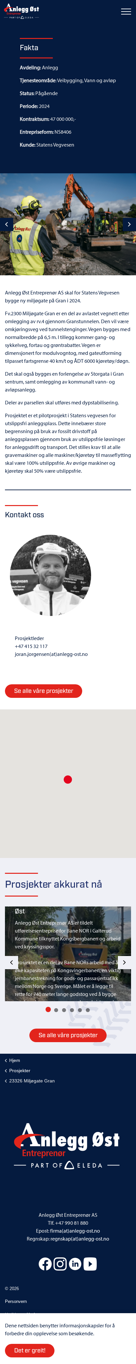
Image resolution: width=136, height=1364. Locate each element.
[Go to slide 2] (56, 1010)
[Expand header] (126, 11)
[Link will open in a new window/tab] (45, 1264)
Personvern (16, 1301)
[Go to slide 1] (48, 1009)
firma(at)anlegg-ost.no (75, 1230)
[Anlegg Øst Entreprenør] (21, 11)
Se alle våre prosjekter (68, 1036)
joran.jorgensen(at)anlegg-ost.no (51, 654)
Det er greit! (30, 1351)
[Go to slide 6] (88, 1010)
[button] (68, 779)
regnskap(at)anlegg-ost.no (80, 1238)
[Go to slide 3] (64, 1010)
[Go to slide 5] (80, 1010)
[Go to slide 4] (72, 1010)
